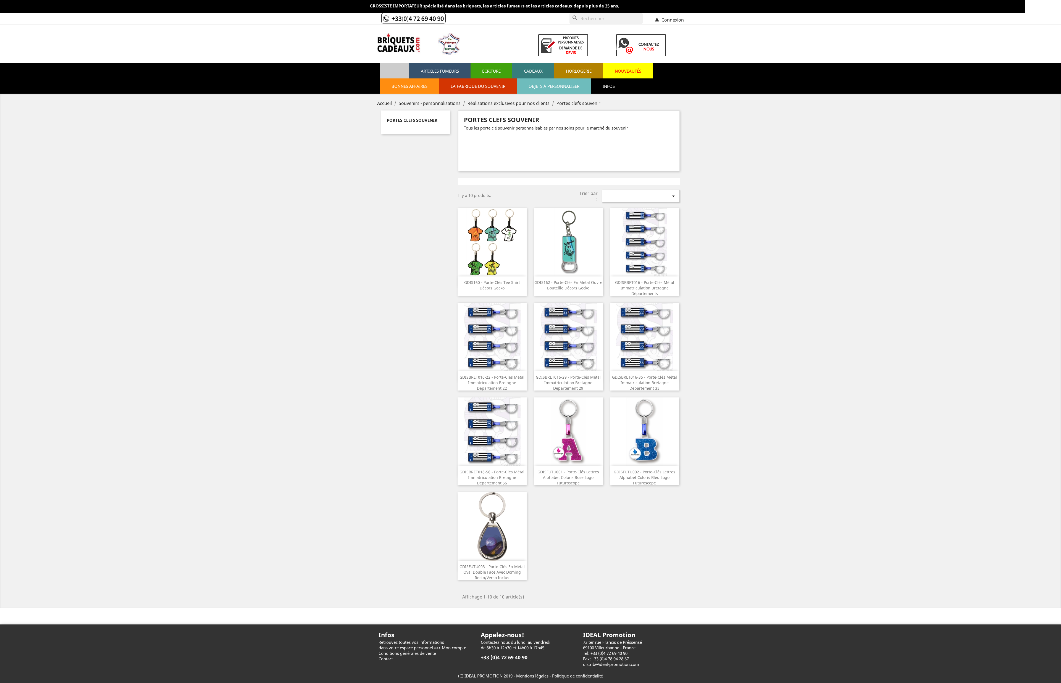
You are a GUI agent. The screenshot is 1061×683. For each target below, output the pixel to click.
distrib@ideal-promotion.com (611, 664)
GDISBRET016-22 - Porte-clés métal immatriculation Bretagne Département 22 (491, 383)
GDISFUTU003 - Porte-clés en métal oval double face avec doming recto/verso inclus (492, 572)
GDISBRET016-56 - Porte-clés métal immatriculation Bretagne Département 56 (491, 477)
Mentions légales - (534, 676)
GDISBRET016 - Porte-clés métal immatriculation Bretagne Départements (644, 288)
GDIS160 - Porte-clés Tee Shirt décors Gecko (492, 285)
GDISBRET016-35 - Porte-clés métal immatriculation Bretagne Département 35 (644, 383)
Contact (386, 658)
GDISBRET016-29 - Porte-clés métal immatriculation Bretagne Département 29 (568, 383)
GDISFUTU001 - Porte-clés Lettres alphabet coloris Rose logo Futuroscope (568, 477)
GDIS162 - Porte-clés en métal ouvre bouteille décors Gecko (568, 285)
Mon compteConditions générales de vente (422, 650)
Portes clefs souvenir (412, 120)
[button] (554, 86)
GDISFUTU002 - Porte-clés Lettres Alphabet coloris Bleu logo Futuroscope (644, 477)
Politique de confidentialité (577, 676)
